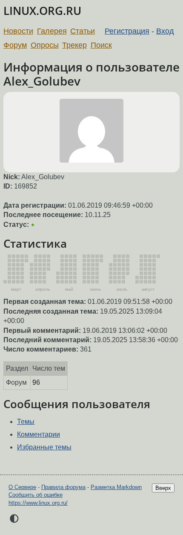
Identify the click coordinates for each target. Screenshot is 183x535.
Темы (25, 421)
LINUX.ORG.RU (42, 10)
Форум (15, 45)
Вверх (163, 488)
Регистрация (127, 31)
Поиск (101, 45)
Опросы (45, 45)
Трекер (74, 45)
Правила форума (63, 487)
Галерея (52, 31)
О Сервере (22, 487)
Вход (165, 31)
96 (36, 382)
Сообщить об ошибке (36, 495)
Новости (18, 31)
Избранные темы (44, 447)
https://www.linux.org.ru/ (38, 503)
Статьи (82, 31)
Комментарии (38, 434)
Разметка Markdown (116, 487)
